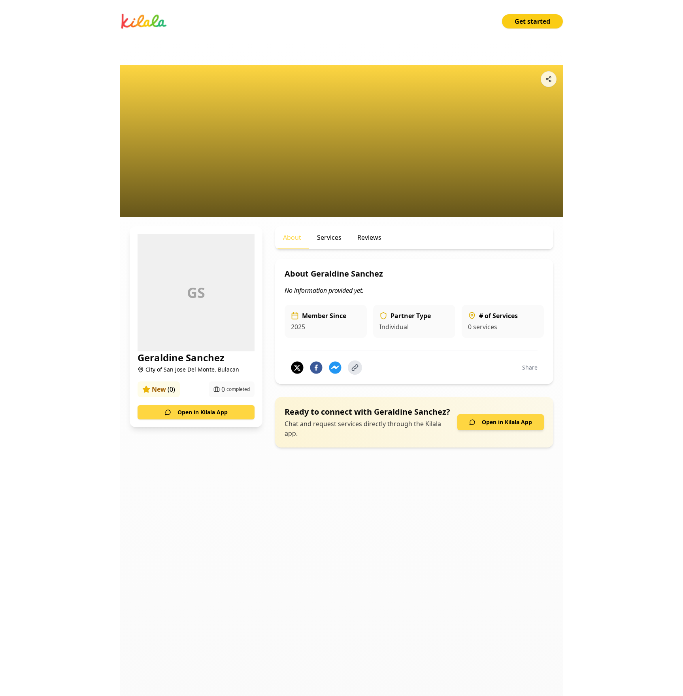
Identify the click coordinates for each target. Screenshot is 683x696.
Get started (532, 21)
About (292, 237)
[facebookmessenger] (335, 367)
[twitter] (297, 367)
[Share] (549, 79)
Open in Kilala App (202, 412)
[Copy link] (355, 367)
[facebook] (316, 367)
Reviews (369, 237)
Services (329, 237)
